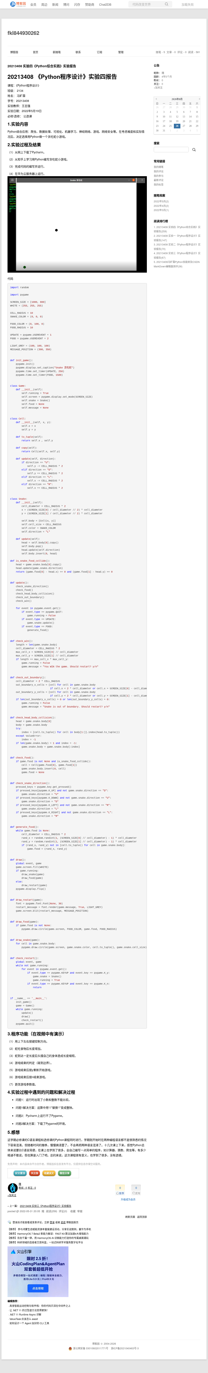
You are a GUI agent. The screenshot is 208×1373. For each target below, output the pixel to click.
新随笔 (57, 52)
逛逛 (63, 1222)
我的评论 (159, 171)
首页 (35, 52)
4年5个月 (167, 76)
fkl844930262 (23, 32)
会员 (33, 4)
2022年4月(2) (161, 205)
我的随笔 (159, 167)
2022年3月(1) (161, 210)
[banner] (16, 4)
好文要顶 (20, 1173)
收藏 (73, 1211)
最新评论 (159, 180)
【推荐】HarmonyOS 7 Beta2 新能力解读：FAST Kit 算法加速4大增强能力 (48, 1233)
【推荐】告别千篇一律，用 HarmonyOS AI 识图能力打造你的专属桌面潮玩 (48, 1238)
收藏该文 (49, 1173)
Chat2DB (105, 4)
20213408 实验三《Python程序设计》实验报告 (45, 1206)
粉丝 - (23, 1187)
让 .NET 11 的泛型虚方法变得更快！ (29, 1310)
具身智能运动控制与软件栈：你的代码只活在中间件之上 (40, 1305)
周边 (44, 4)
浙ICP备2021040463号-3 (125, 1348)
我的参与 (159, 175)
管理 (121, 52)
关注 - (32, 1187)
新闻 (55, 4)
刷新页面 (130, 1216)
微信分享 (64, 1173)
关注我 (34, 1173)
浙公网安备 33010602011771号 (90, 1348)
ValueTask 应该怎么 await (24, 1319)
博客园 (14, 52)
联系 (78, 52)
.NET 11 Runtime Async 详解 (25, 1314)
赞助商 (89, 4)
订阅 (99, 52)
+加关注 (12, 1195)
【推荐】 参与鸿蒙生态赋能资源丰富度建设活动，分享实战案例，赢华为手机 (49, 1229)
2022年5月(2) (161, 201)
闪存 (77, 4)
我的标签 (159, 184)
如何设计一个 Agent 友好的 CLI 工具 (29, 1323)
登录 (52, 1222)
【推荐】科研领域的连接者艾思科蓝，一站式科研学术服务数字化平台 (45, 1242)
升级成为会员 (128, 1199)
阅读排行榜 (161, 221)
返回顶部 (142, 1216)
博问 (66, 4)
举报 (79, 1211)
